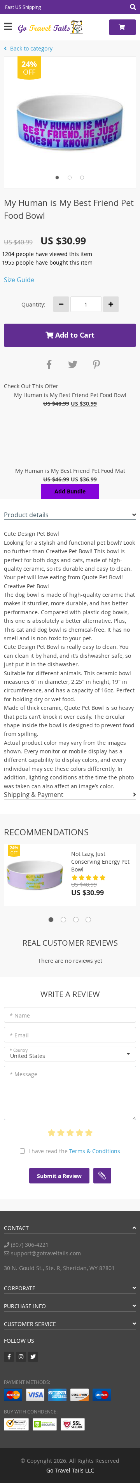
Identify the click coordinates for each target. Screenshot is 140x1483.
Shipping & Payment (33, 794)
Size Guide (19, 279)
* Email (19, 1035)
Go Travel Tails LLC (70, 1470)
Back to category (30, 48)
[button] (70, 1054)
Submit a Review (59, 1176)
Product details (26, 515)
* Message (23, 1074)
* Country (19, 1050)
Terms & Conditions (94, 1151)
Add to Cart (73, 335)
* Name (20, 1015)
